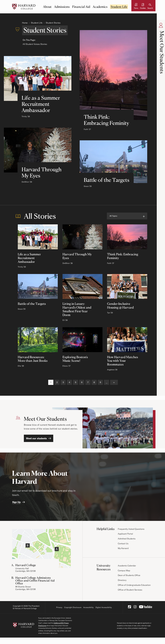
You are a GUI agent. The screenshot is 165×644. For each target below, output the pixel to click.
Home (25, 23)
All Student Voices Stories (35, 44)
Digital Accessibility (104, 607)
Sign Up (16, 502)
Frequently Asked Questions (131, 529)
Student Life (119, 7)
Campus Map (124, 570)
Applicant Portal (125, 533)
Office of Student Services (130, 589)
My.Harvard (123, 548)
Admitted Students (126, 538)
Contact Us (123, 543)
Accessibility (88, 607)
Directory (122, 580)
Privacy (59, 607)
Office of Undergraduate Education (134, 585)
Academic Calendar (127, 565)
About (47, 7)
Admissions (62, 7)
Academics (100, 7)
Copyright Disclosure (72, 607)
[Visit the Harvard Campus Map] (41, 548)
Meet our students (36, 438)
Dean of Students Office (129, 575)
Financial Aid (81, 7)
